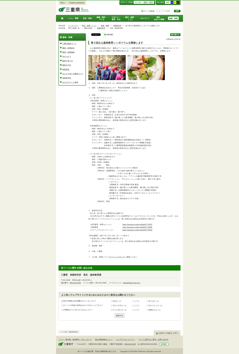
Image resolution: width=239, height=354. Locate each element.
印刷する (175, 34)
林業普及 (65, 69)
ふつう (136, 301)
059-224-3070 (130, 344)
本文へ (62, 2)
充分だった (117, 301)
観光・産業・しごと (89, 26)
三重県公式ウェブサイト (74, 9)
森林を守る (66, 65)
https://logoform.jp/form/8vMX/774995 (137, 227)
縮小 (145, 2)
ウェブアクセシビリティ (125, 340)
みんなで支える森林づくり (72, 74)
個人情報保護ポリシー (104, 340)
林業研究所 (117, 26)
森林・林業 (105, 26)
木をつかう (66, 56)
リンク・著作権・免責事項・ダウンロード (75, 340)
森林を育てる (67, 61)
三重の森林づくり (69, 44)
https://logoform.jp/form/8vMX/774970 (137, 224)
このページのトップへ (168, 333)
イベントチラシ (117, 257)
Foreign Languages (76, 2)
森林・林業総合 (68, 48)
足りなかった (154, 301)
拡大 (151, 2)
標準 (168, 2)
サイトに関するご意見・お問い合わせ (153, 340)
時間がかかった (155, 310)
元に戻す (138, 2)
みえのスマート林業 (70, 82)
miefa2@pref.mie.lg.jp (131, 283)
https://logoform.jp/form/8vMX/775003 (137, 230)
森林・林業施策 (68, 52)
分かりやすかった (120, 305)
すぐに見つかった (120, 310)
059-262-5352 (75, 283)
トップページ (73, 26)
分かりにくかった (156, 305)
